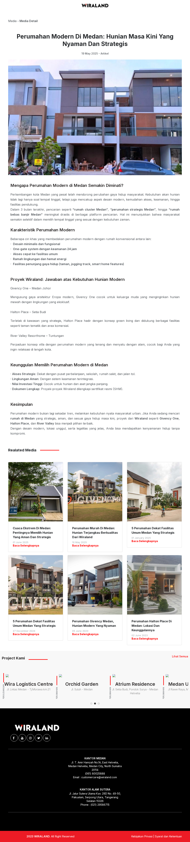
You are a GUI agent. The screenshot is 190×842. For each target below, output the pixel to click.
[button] (91, 703)
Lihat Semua (180, 656)
